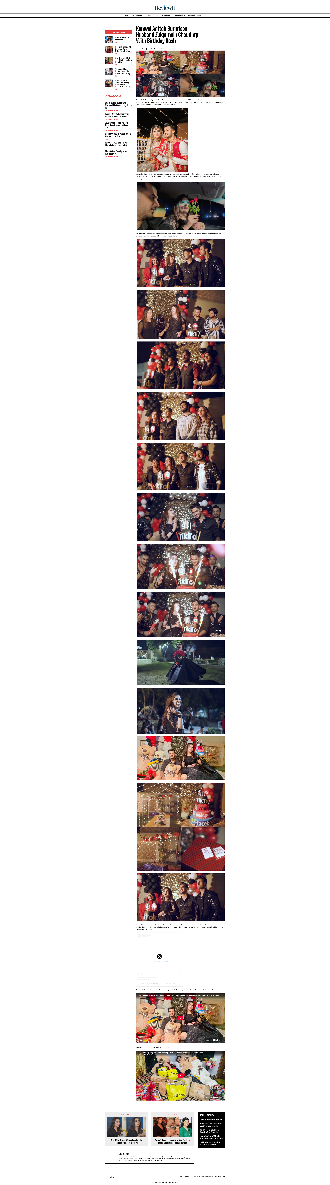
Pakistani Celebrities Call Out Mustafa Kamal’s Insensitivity (116, 143)
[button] (204, 15)
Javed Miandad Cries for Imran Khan (122, 38)
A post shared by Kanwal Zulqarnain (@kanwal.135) (159, 983)
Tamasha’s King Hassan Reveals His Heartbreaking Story (122, 71)
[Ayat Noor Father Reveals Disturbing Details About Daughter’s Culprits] (109, 83)
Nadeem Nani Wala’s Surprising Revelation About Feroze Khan (117, 115)
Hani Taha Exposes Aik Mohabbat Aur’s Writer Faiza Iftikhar (123, 49)
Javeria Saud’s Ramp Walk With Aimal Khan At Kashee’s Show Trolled (117, 125)
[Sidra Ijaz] (113, 1157)
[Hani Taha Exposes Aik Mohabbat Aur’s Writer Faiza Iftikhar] (109, 49)
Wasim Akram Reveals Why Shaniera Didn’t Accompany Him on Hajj (118, 105)
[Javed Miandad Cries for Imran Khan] (109, 39)
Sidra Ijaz (145, 49)
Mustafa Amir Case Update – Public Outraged (116, 152)
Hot (116, 42)
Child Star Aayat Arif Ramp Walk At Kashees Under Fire (123, 60)
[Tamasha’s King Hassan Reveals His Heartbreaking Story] (109, 71)
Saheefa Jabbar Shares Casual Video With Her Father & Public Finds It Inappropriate (172, 1141)
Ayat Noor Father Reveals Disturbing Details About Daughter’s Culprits (122, 83)
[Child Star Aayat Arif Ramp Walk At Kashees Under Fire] (109, 60)
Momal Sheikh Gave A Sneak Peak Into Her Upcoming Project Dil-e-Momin (126, 1141)
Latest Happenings (111, 110)
